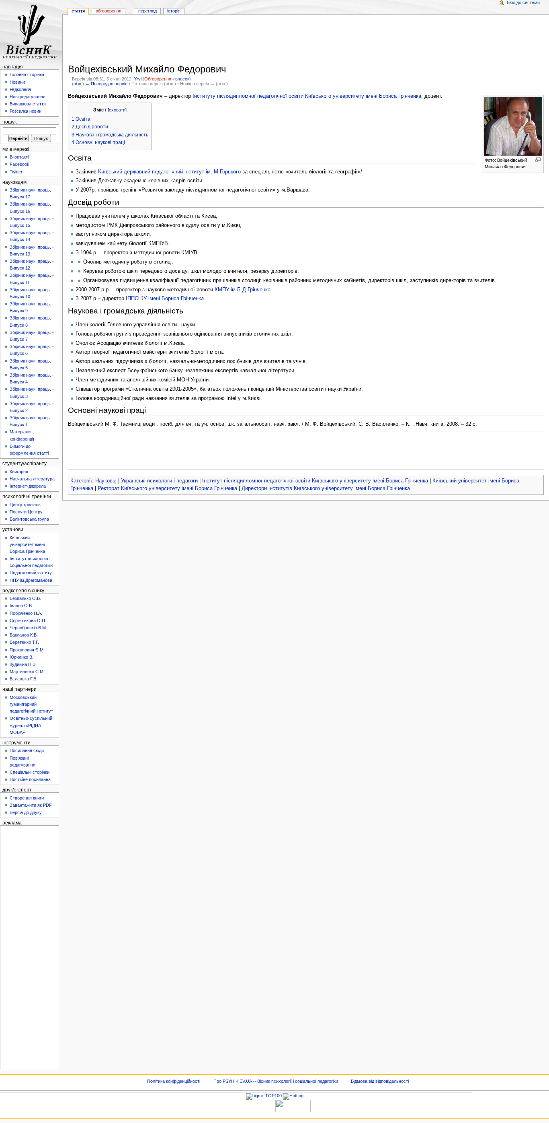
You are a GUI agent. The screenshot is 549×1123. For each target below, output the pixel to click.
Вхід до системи (523, 2)
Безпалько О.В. (25, 598)
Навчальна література (32, 478)
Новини (17, 82)
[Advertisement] (306, 41)
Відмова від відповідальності (380, 1081)
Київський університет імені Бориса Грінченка (27, 544)
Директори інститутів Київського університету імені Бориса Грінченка (326, 488)
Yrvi (137, 78)
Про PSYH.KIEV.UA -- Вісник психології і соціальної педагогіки (275, 1081)
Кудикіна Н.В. (23, 664)
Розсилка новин (25, 111)
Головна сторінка (27, 74)
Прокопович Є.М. (27, 649)
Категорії (81, 481)
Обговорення (157, 78)
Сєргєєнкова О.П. (28, 620)
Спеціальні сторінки (29, 772)
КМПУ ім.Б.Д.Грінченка (242, 290)
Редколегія (20, 89)
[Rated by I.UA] (293, 1105)
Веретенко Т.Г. (24, 642)
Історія (173, 10)
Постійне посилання (30, 779)
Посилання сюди (27, 750)
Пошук (9, 122)
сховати (117, 109)
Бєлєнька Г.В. (23, 678)
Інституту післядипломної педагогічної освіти (248, 96)
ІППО (132, 298)
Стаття (78, 10)
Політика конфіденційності (173, 1081)
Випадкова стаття (28, 103)
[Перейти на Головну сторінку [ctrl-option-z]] (31, 31)
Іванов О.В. (21, 605)
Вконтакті (19, 157)
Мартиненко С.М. (27, 671)
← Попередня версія (106, 83)
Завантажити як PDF (31, 805)
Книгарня (19, 471)
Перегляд (147, 10)
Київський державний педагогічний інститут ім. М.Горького (169, 172)
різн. (78, 83)
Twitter (16, 171)
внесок (182, 78)
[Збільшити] (538, 159)
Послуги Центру (26, 511)
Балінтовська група (29, 519)
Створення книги (27, 797)
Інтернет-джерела (28, 486)
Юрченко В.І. (23, 657)
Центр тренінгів (25, 504)
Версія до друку (26, 812)
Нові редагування (27, 96)
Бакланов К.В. (24, 635)
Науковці (106, 481)
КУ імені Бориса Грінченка (172, 298)
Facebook (19, 164)
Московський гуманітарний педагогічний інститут (31, 704)
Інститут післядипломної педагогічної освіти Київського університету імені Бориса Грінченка (315, 481)
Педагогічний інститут (32, 572)
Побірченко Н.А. (26, 613)
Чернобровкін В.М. (28, 627)
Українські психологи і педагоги (159, 481)
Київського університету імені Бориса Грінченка (363, 96)
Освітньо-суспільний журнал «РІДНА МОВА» (31, 725)
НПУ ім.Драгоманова (31, 580)
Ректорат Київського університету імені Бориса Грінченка (167, 488)
